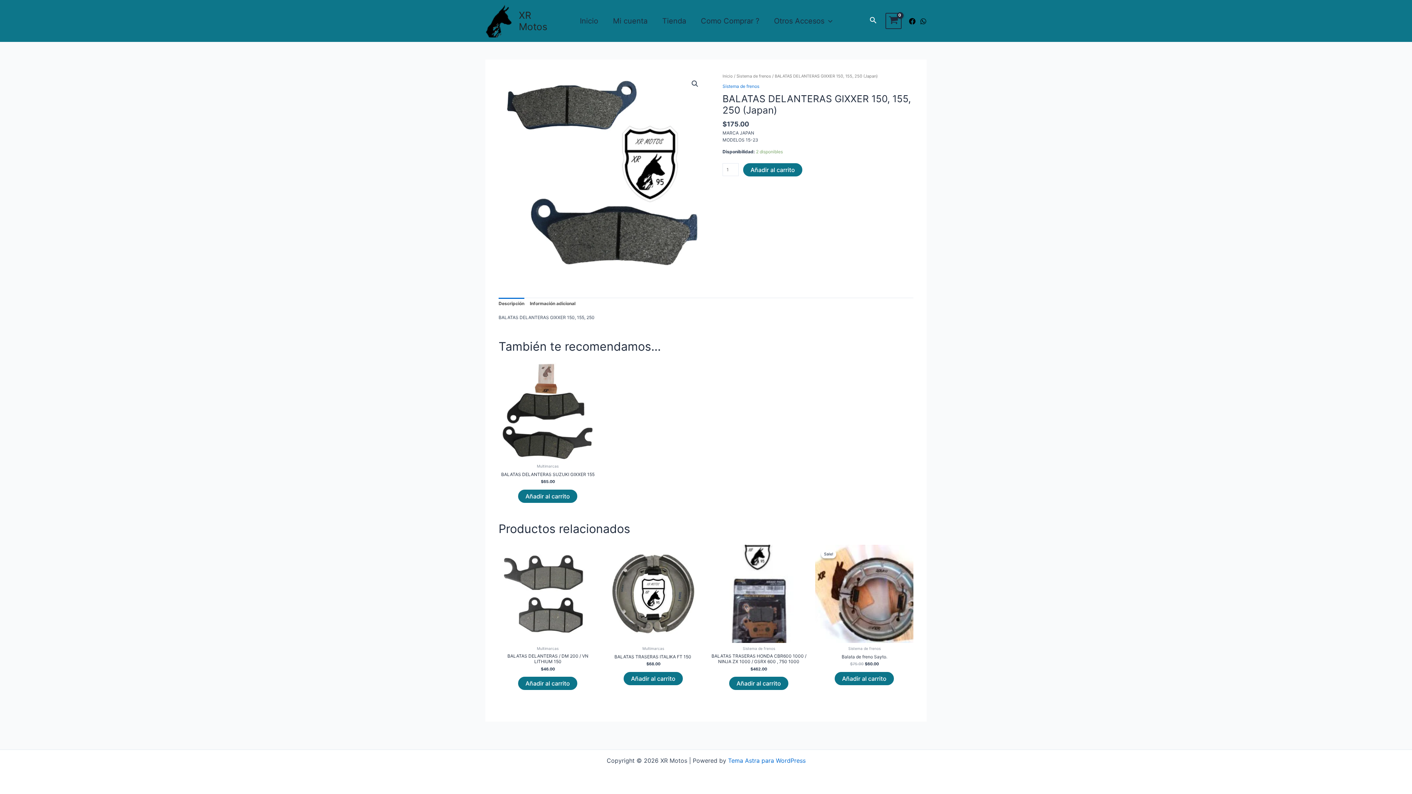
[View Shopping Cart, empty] (893, 21)
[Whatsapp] (923, 21)
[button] (695, 83)
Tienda (674, 21)
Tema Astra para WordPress (767, 760)
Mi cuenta (630, 21)
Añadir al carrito (772, 170)
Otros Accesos (799, 21)
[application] (828, 21)
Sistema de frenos (754, 76)
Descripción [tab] (511, 303)
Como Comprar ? (730, 21)
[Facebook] (912, 21)
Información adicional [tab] (552, 303)
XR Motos (533, 21)
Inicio (589, 21)
